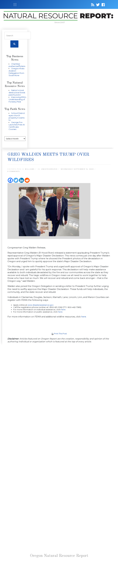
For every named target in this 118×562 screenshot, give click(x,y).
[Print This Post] (52, 333)
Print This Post (60, 333)
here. (63, 309)
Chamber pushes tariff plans (17, 65)
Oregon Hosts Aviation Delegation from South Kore (16, 71)
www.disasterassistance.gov (40, 305)
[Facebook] (10, 180)
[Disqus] (59, 385)
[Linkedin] (21, 180)
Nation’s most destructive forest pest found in (17, 92)
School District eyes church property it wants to (17, 116)
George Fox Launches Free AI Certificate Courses (17, 125)
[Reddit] (27, 180)
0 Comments (13, 171)
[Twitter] (15, 180)
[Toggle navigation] (15, 4)
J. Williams (28, 169)
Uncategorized (49, 169)
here (60, 312)
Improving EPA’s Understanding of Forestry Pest (17, 99)
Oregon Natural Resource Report (59, 556)
